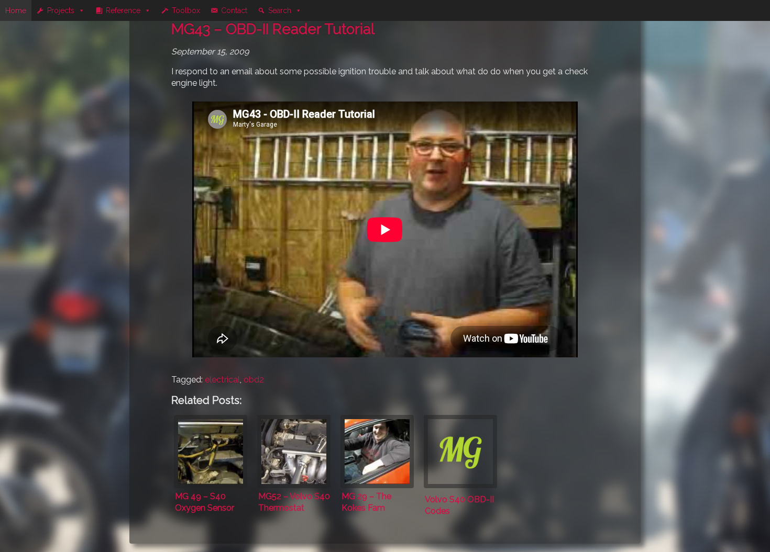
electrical (222, 380)
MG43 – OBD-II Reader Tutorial (273, 29)
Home (15, 10)
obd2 (254, 380)
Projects (60, 10)
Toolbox (186, 10)
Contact (234, 10)
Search (279, 10)
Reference (123, 10)
